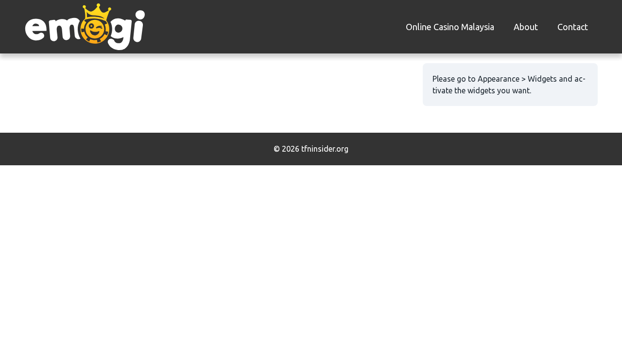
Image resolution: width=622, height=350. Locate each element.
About (526, 27)
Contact (572, 27)
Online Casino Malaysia (450, 27)
